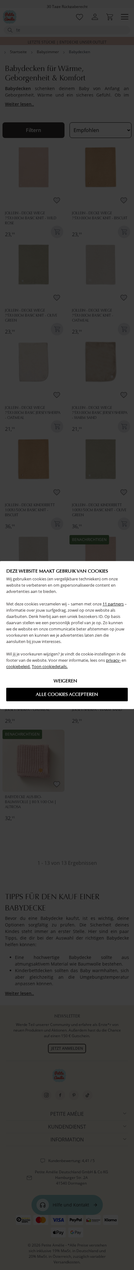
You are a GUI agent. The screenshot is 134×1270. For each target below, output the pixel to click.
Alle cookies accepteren (67, 694)
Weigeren (65, 681)
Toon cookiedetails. (50, 666)
